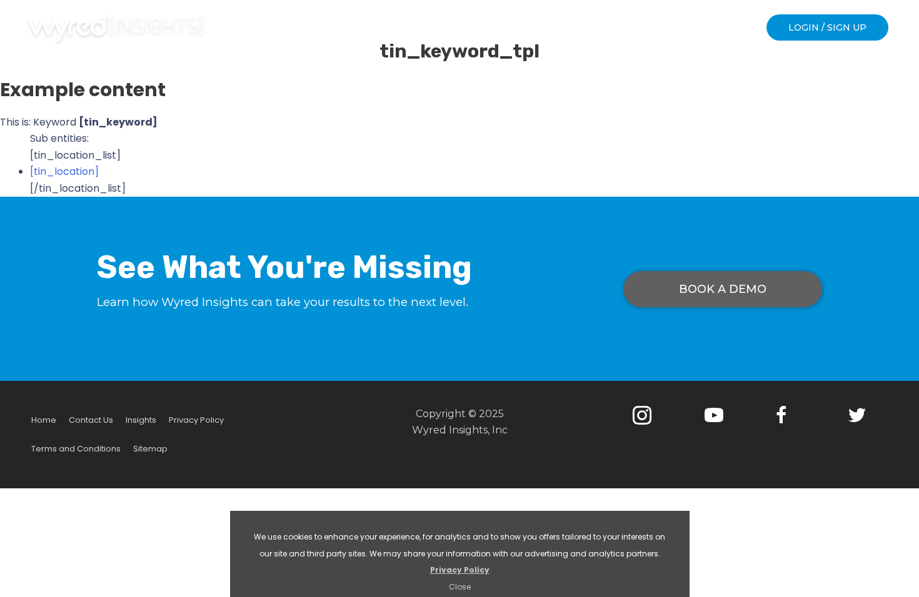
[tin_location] (64, 171)
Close (460, 586)
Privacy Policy (460, 570)
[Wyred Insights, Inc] (115, 29)
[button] (827, 27)
